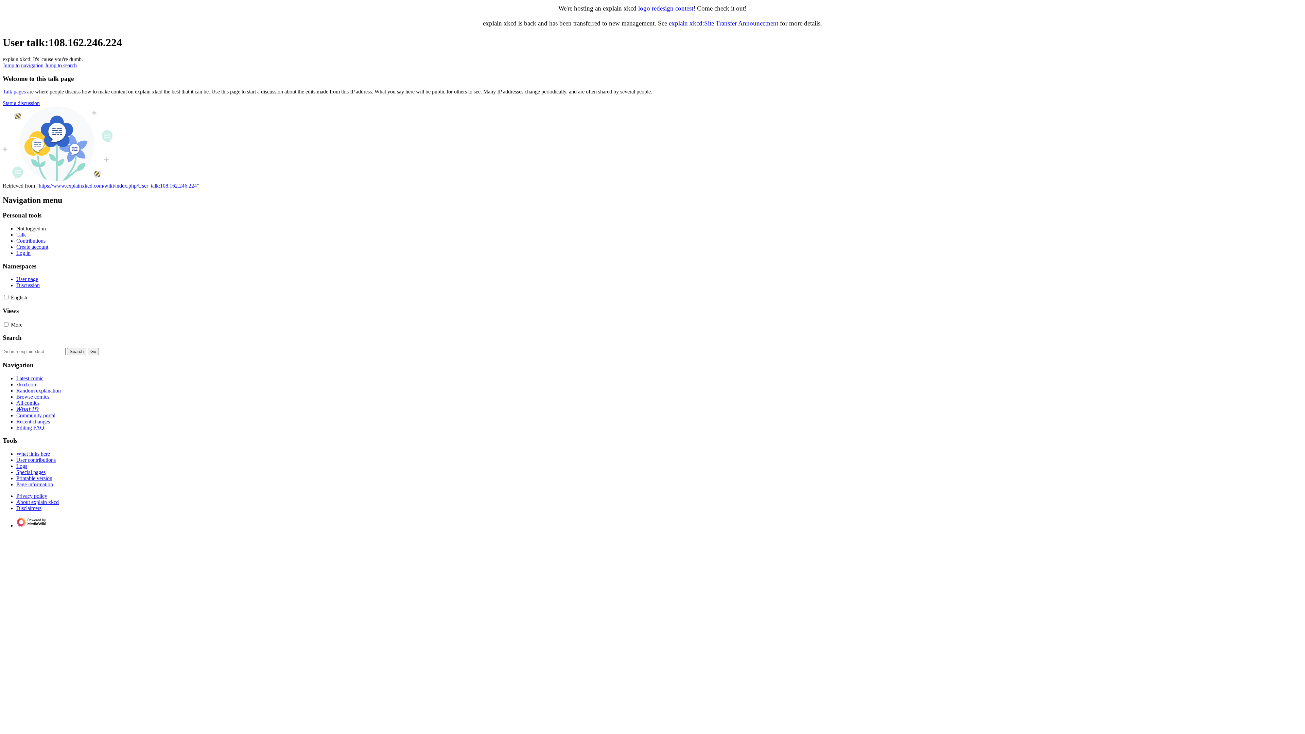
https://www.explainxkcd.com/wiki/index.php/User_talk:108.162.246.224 (118, 186)
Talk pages (14, 91)
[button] (21, 103)
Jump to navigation (23, 65)
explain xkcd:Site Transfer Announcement (723, 23)
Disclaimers (28, 508)
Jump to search (61, 65)
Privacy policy (31, 496)
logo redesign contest (665, 8)
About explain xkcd (37, 502)
